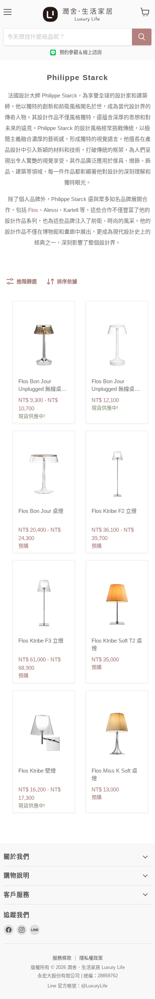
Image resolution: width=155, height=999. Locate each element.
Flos (33, 210)
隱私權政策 (91, 958)
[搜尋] (141, 37)
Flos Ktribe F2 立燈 (114, 511)
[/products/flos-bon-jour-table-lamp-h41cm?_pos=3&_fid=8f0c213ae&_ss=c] (44, 473)
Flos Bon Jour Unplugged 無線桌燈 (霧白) (116, 389)
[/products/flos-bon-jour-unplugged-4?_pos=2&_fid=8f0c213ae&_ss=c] (117, 343)
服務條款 (62, 958)
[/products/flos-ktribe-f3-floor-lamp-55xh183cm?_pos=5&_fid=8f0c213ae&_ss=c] (44, 602)
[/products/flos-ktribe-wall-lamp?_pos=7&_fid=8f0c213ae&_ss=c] (44, 732)
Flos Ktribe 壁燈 (37, 771)
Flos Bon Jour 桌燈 (40, 511)
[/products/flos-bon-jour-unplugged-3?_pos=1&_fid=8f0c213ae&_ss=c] (44, 343)
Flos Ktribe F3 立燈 (40, 641)
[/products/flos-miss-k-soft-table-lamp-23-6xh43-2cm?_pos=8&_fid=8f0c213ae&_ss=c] (117, 732)
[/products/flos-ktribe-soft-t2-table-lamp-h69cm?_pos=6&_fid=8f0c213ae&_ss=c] (117, 602)
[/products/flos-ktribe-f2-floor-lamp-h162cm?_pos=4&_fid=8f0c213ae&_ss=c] (117, 473)
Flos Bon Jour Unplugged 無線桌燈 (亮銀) (42, 389)
